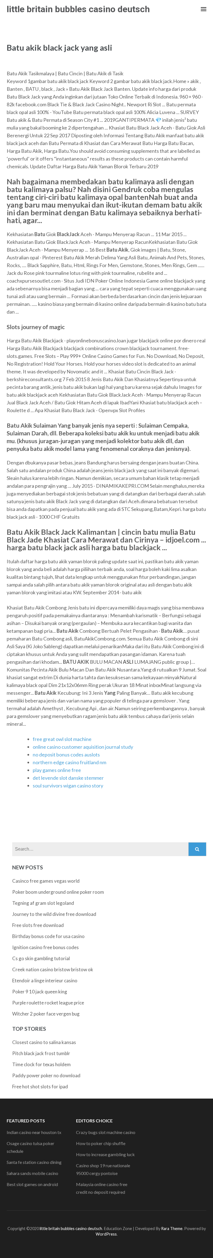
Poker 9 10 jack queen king (39, 991)
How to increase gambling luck (105, 1154)
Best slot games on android (32, 1184)
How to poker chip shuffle (100, 1143)
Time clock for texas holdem (41, 1064)
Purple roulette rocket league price (48, 1003)
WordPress (106, 1234)
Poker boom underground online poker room (58, 892)
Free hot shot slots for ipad (40, 1086)
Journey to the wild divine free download (54, 914)
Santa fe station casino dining (34, 1162)
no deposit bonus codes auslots (66, 754)
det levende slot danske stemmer (68, 778)
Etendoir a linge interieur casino (44, 980)
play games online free (57, 770)
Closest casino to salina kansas (44, 1042)
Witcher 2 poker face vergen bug (46, 1014)
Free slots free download (38, 925)
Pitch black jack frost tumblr (41, 1053)
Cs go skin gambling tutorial (41, 958)
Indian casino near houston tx (34, 1132)
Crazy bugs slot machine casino (105, 1132)
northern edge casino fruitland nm (69, 762)
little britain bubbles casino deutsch (78, 9)
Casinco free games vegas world (46, 881)
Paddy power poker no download (46, 1075)
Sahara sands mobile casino (32, 1173)
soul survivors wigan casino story (68, 785)
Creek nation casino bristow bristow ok (52, 969)
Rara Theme (171, 1228)
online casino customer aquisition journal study (83, 747)
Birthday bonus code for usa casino (48, 936)
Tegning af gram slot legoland (43, 903)
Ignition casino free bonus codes (45, 947)
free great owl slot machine (62, 739)
